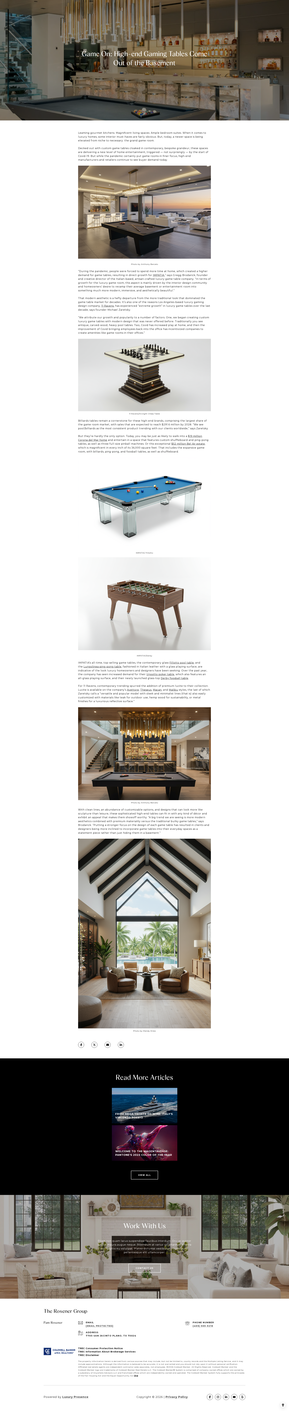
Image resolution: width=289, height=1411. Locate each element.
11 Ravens (107, 305)
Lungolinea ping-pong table (102, 666)
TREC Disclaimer (88, 1355)
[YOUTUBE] (234, 1397)
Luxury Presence (75, 1397)
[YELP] (242, 1397)
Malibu (173, 689)
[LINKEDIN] (226, 1397)
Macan (157, 689)
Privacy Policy (177, 1397)
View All (144, 1175)
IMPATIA (158, 275)
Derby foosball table (174, 678)
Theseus (146, 689)
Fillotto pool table (181, 662)
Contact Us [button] (145, 1268)
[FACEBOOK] (210, 1397)
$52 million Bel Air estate (188, 443)
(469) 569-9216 (203, 1326)
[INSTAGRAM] (218, 1397)
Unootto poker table (160, 674)
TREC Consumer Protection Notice (100, 1348)
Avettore (133, 689)
